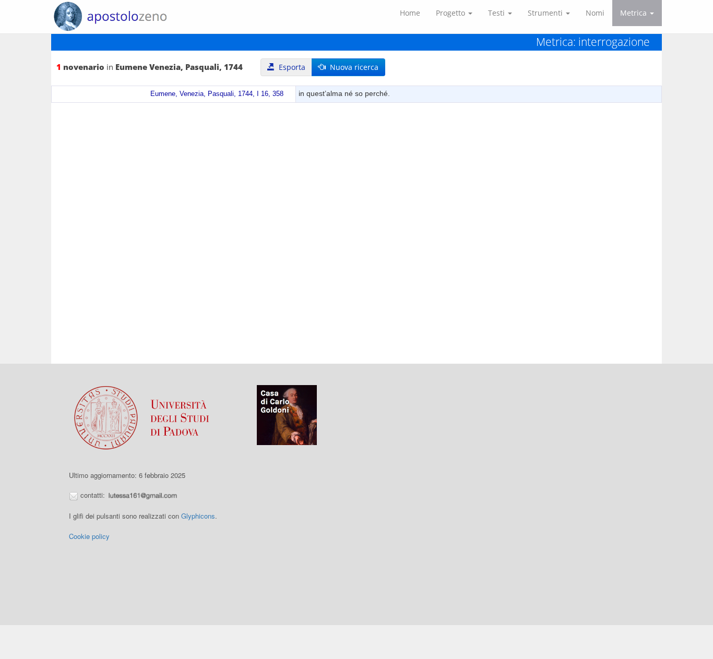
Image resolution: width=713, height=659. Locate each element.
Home (410, 13)
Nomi (595, 13)
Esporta (290, 67)
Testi (497, 13)
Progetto (451, 13)
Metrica (634, 13)
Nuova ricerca (352, 67)
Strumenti (546, 13)
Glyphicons (198, 516)
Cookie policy (89, 536)
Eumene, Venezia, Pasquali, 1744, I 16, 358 (216, 94)
